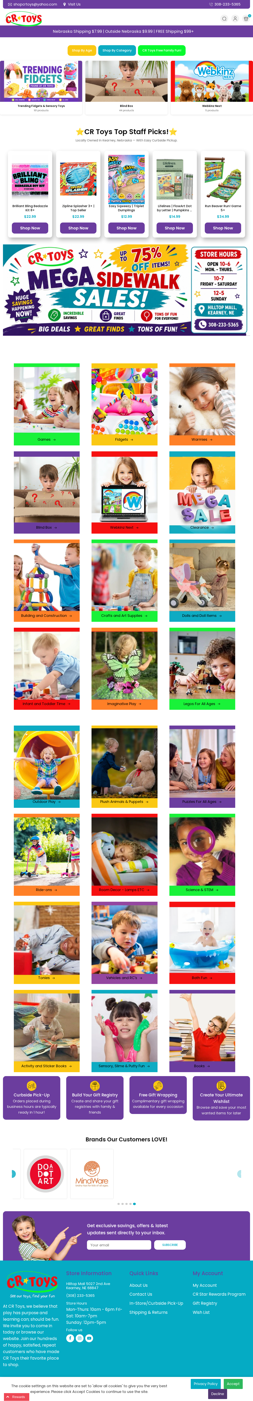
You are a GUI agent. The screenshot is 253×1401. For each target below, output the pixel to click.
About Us (138, 1285)
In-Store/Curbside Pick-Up (156, 1303)
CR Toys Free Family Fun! (161, 50)
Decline (217, 1393)
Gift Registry (205, 1303)
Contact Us (140, 1294)
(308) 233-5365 (80, 1295)
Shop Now (30, 228)
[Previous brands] (12, 1174)
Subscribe (170, 1245)
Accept (233, 1383)
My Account (205, 1285)
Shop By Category (117, 50)
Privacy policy (206, 1383)
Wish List (201, 1312)
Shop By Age (82, 50)
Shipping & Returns (148, 1312)
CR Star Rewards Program (219, 1294)
